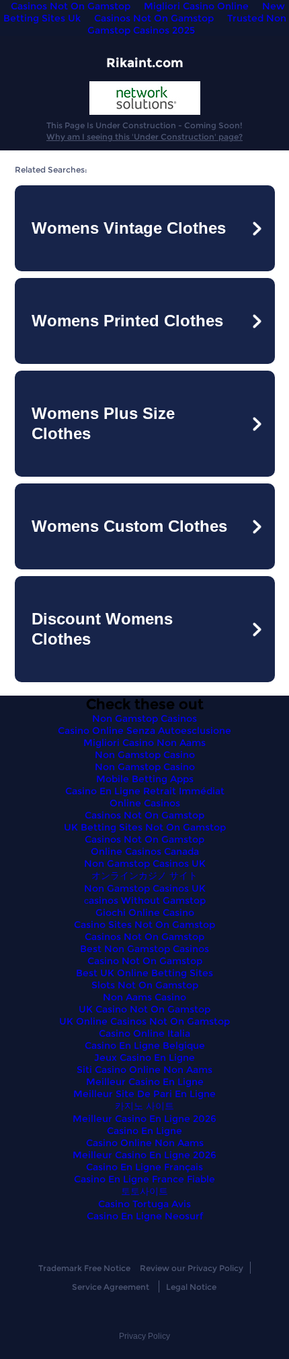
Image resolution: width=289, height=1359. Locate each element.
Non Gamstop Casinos (144, 718)
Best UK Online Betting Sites (144, 973)
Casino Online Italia (144, 1033)
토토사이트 (144, 1191)
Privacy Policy (144, 1336)
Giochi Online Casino (144, 912)
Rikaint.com (144, 63)
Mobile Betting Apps (145, 779)
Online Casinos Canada (145, 851)
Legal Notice (191, 1287)
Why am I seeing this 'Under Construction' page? (144, 137)
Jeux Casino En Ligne (144, 1057)
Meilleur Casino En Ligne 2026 (144, 1119)
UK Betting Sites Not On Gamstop (145, 827)
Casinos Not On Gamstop (154, 18)
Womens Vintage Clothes (129, 228)
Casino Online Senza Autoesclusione (144, 730)
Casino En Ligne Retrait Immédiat (144, 791)
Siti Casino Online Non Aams (144, 1070)
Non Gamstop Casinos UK (145, 863)
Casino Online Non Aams (145, 1143)
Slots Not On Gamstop (144, 985)
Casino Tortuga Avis (144, 1204)
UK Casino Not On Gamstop (144, 1009)
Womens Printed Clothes (127, 321)
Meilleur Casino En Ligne (145, 1082)
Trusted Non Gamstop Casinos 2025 (186, 24)
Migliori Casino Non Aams (144, 743)
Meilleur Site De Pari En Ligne (144, 1094)
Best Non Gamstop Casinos (144, 949)
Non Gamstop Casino (145, 755)
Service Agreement (110, 1287)
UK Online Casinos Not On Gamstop (144, 1021)
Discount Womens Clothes (102, 629)
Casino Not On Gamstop (144, 961)
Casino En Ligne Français (144, 1167)
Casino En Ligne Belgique (145, 1045)
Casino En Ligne (144, 1131)
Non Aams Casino (144, 997)
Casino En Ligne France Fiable (144, 1179)
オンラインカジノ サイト (144, 876)
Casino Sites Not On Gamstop (144, 925)
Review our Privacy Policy (191, 1268)
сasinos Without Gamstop (145, 900)
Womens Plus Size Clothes (103, 423)
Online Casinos (145, 803)
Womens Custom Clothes (129, 526)
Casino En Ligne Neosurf (145, 1216)
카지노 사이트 (144, 1106)
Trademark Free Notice (84, 1268)
